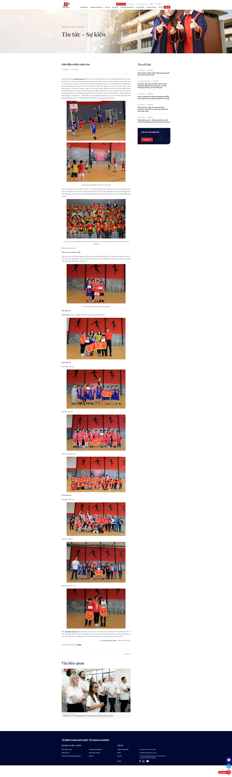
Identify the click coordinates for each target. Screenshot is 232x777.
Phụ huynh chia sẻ (94, 753)
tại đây (78, 645)
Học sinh (107, 7)
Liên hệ (160, 7)
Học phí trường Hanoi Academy (71, 756)
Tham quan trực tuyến (141, 4)
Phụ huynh (115, 7)
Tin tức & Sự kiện (151, 7)
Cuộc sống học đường (126, 7)
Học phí (167, 7)
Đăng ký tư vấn (121, 4)
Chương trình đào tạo (96, 7)
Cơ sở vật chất (139, 7)
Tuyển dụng (131, 4)
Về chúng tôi (84, 7)
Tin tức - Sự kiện (77, 27)
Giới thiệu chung (67, 749)
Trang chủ (66, 27)
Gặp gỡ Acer (65, 753)
